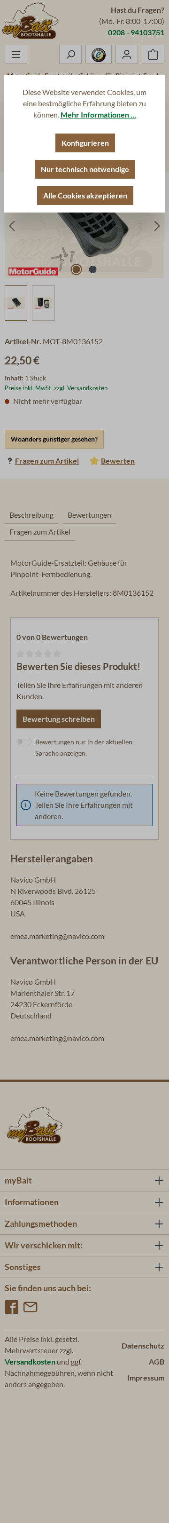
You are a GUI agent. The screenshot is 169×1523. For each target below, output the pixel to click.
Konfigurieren (85, 142)
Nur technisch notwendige (85, 169)
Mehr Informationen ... (98, 114)
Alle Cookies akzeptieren (85, 195)
